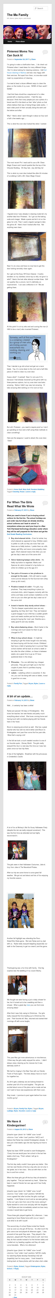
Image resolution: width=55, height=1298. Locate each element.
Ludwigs (10, 1111)
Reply (16, 1268)
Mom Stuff (26, 489)
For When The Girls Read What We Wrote (20, 504)
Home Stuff (18, 489)
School (21, 1266)
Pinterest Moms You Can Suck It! (20, 53)
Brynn (31, 683)
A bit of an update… (20, 696)
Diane (33, 59)
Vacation (22, 1111)
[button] (27, 143)
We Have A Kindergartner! (16, 1123)
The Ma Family (17, 14)
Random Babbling (37, 489)
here (28, 1005)
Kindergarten (35, 1266)
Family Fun (18, 683)
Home (10, 41)
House (22, 491)
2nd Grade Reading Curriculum (19, 534)
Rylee (36, 683)
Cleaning (16, 491)
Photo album (20, 41)
